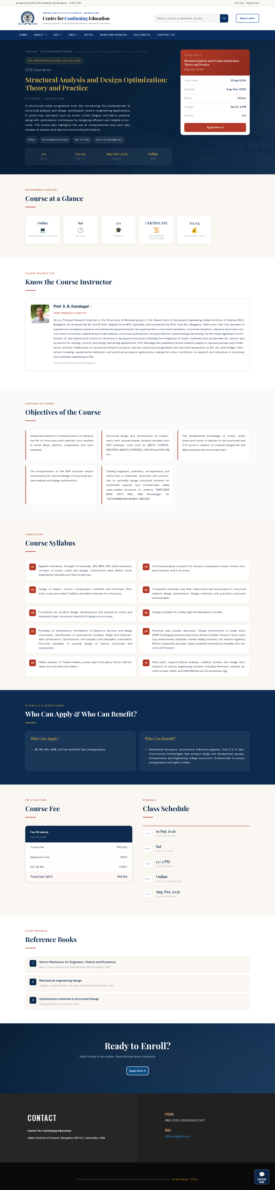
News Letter (247, 18)
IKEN (71, 34)
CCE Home (31, 51)
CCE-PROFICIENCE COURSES (56, 51)
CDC (56, 34)
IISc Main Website (180, 1179)
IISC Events (142, 34)
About (38, 34)
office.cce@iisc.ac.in (177, 1136)
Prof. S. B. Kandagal (72, 306)
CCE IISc (194, 1179)
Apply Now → (215, 127)
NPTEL (88, 34)
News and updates (113, 34)
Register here (252, 3)
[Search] (224, 18)
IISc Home (239, 3)
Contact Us (166, 34)
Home (23, 34)
